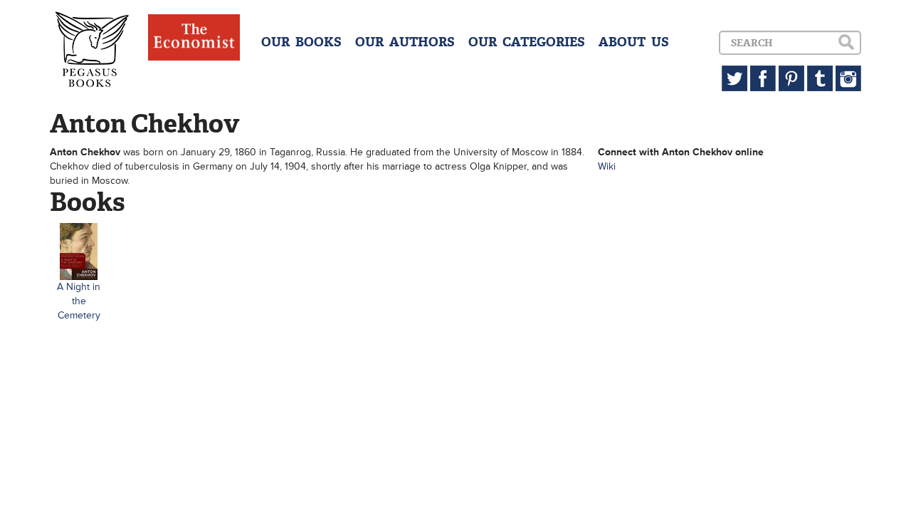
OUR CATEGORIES (526, 42)
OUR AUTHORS (405, 42)
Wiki (607, 166)
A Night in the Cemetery (78, 301)
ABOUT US (634, 42)
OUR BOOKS (301, 42)
